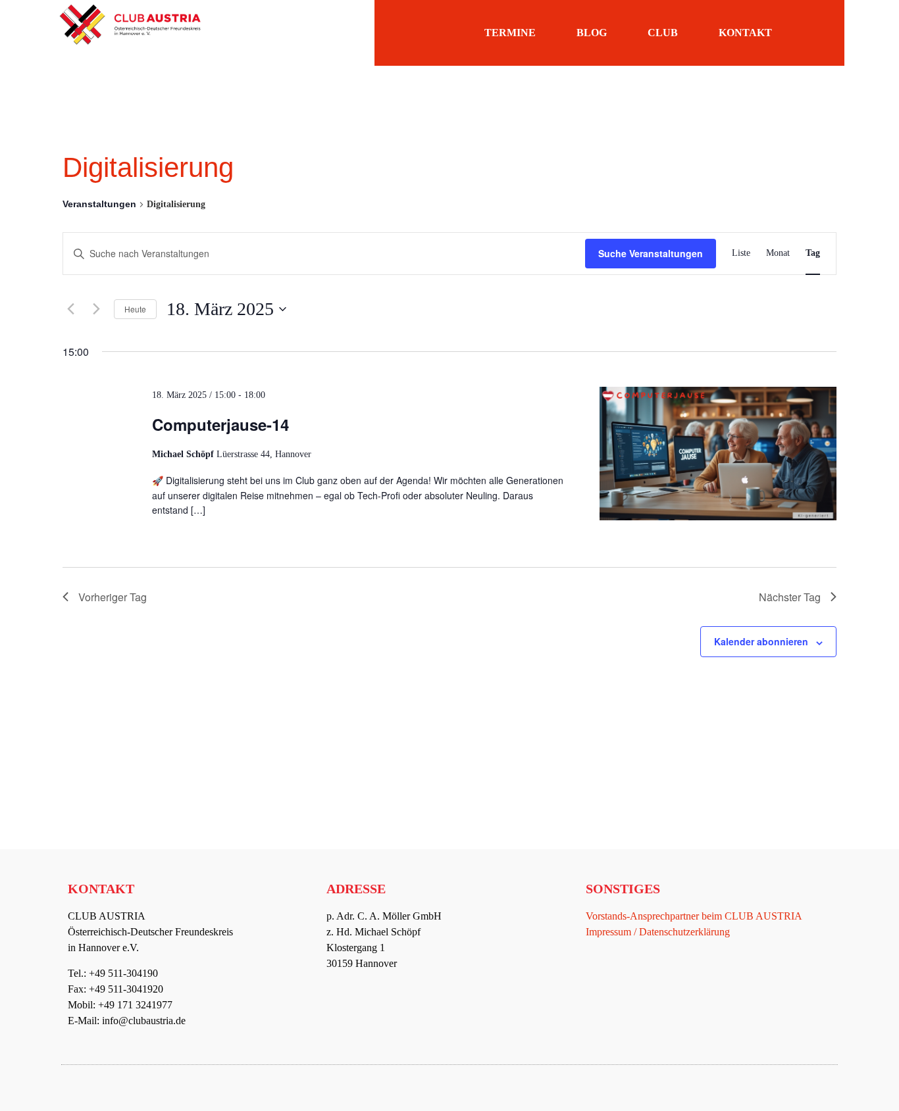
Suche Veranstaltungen (650, 253)
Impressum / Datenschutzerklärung (658, 931)
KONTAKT (745, 32)
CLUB (663, 32)
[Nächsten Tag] (96, 309)
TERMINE (510, 32)
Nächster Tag (790, 597)
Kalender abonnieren (761, 641)
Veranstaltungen (99, 204)
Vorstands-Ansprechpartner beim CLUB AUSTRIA (694, 916)
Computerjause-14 (220, 424)
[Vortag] (70, 309)
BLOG (592, 32)
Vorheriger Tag (112, 597)
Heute (135, 308)
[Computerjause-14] (718, 456)
